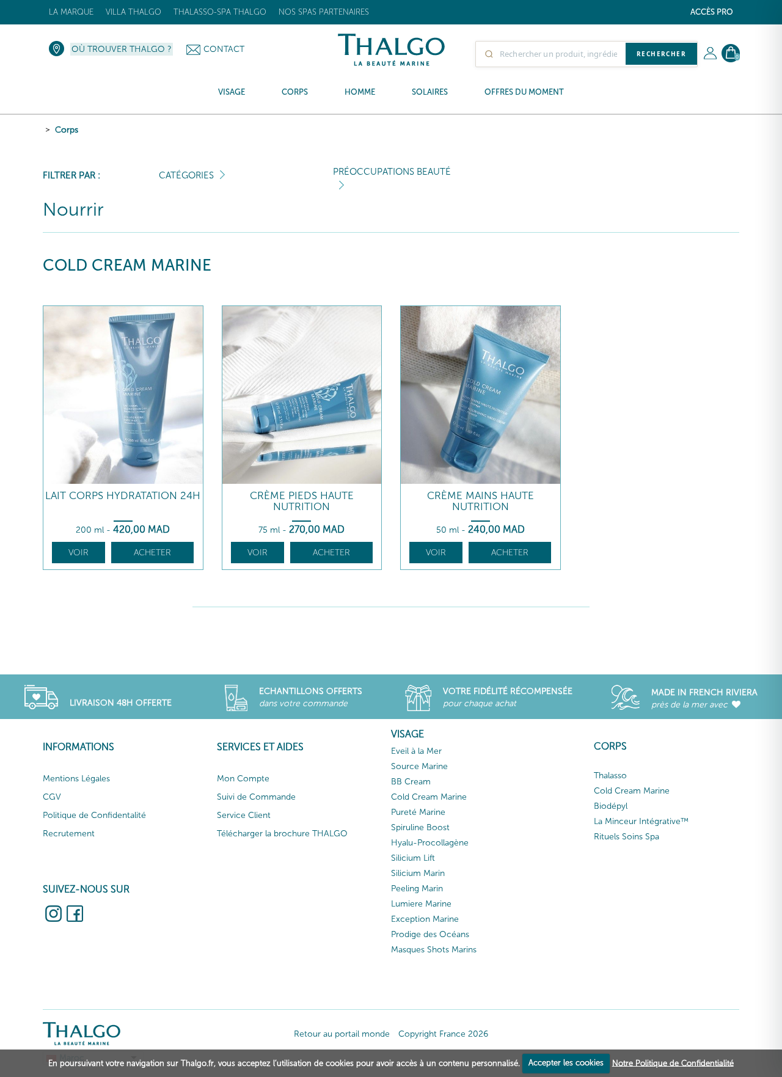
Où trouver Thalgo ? (121, 49)
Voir (78, 552)
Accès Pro (711, 11)
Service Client (244, 815)
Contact (223, 49)
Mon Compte (243, 778)
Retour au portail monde (342, 1034)
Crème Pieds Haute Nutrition (302, 501)
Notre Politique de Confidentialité (673, 1062)
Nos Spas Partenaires (324, 11)
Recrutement (69, 833)
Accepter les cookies (566, 1062)
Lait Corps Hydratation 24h (122, 496)
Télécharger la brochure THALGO (282, 833)
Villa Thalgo (133, 11)
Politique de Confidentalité (94, 815)
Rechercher (661, 53)
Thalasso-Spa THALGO (220, 11)
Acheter (152, 552)
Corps (66, 130)
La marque (71, 11)
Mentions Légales (76, 778)
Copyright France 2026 (443, 1034)
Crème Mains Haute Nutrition (480, 501)
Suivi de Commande (256, 797)
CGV (52, 797)
